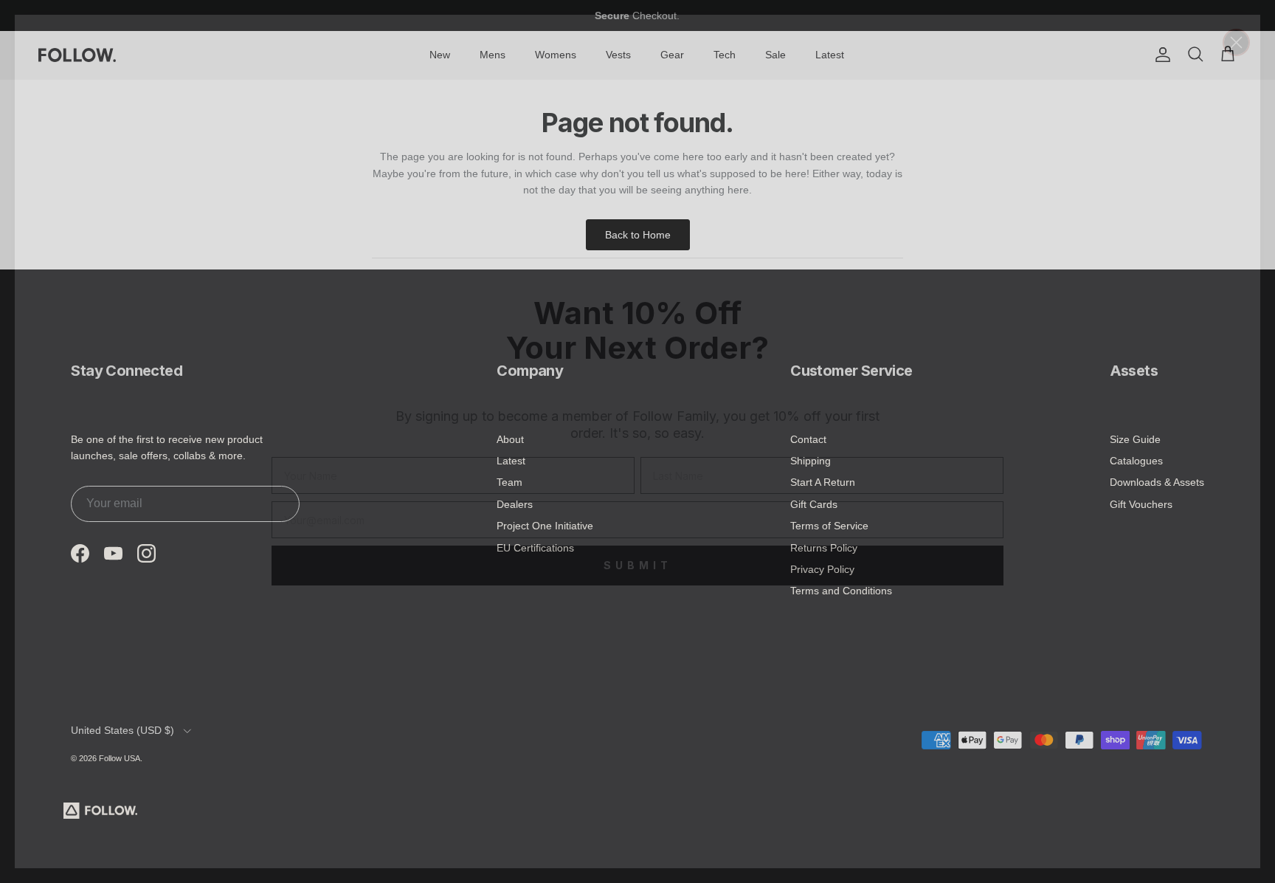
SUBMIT (638, 565)
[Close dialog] (1236, 42)
